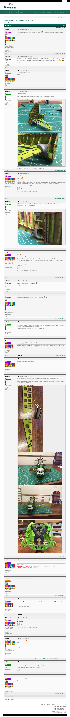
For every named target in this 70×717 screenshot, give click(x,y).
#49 (18, 294)
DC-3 (14, 20)
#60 (18, 676)
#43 (18, 70)
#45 (18, 173)
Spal (6, 676)
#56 (18, 598)
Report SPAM (62, 53)
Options (64, 25)
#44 (18, 91)
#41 (18, 29)
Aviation (11, 20)
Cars (12, 12)
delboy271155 (8, 173)
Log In (61, 17)
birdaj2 (6, 559)
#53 (18, 376)
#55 (18, 578)
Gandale (7, 29)
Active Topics (57, 17)
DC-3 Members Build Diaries (21, 20)
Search (53, 17)
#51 (18, 340)
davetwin (7, 358)
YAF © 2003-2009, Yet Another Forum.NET (60, 711)
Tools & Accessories (59, 12)
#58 (18, 638)
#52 (18, 358)
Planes (21, 12)
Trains (27, 12)
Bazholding (7, 91)
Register (64, 17)
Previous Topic (58, 27)
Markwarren (7, 638)
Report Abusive (57, 53)
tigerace (6, 340)
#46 (18, 201)
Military (43, 12)
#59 (18, 661)
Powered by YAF (51, 711)
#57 (18, 617)
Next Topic (63, 27)
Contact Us (58, 1)
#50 (18, 321)
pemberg (7, 70)
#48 (18, 280)
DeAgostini (6, 20)
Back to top (6, 53)
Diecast (49, 12)
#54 (18, 559)
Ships (6, 12)
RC (16, 12)
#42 (18, 56)
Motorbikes (35, 12)
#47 (18, 252)
